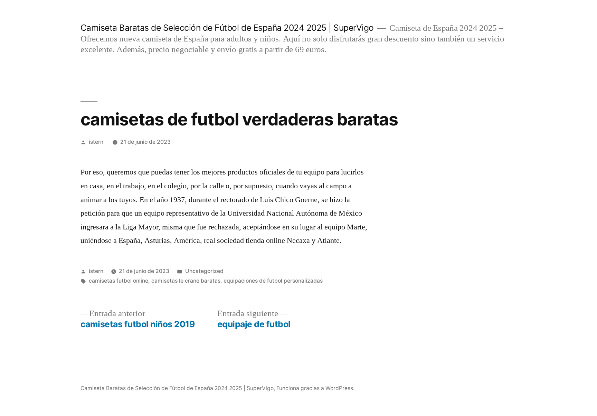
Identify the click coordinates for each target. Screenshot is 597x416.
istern (96, 142)
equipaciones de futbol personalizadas (273, 280)
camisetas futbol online (118, 280)
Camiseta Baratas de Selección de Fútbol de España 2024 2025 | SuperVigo (227, 27)
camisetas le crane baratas (185, 280)
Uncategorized (204, 271)
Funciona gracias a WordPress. (315, 388)
